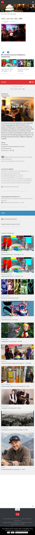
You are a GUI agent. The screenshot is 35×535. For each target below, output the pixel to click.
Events (10, 274)
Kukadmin (6, 21)
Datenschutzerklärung (21, 532)
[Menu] (33, 2)
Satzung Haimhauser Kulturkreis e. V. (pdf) (13, 202)
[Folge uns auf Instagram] (33, 82)
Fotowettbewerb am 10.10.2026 (9, 319)
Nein (12, 532)
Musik (7, 406)
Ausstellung (4, 252)
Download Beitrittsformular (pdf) (10, 186)
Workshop (3, 361)
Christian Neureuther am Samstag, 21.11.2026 (13, 469)
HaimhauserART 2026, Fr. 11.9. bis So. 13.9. (12, 276)
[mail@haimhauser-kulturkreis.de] (30, 82)
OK (8, 532)
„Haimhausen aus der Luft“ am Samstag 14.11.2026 (14, 430)
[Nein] (33, 531)
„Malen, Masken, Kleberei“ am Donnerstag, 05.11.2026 (15, 386)
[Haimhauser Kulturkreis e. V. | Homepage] (3, 2)
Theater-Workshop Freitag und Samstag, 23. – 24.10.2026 (16, 363)
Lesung (3, 467)
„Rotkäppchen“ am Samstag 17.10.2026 (11, 341)
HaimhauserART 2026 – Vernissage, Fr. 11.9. (12, 254)
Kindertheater (4, 339)
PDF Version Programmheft (9, 219)
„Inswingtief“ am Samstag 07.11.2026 (11, 408)
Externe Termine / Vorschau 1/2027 (10, 224)
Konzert (8, 296)
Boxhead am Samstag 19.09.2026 (10, 298)
